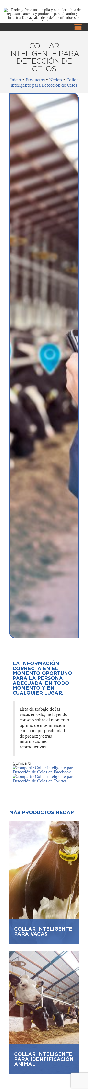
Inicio (15, 79)
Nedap (55, 79)
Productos (35, 79)
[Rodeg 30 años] (44, 21)
